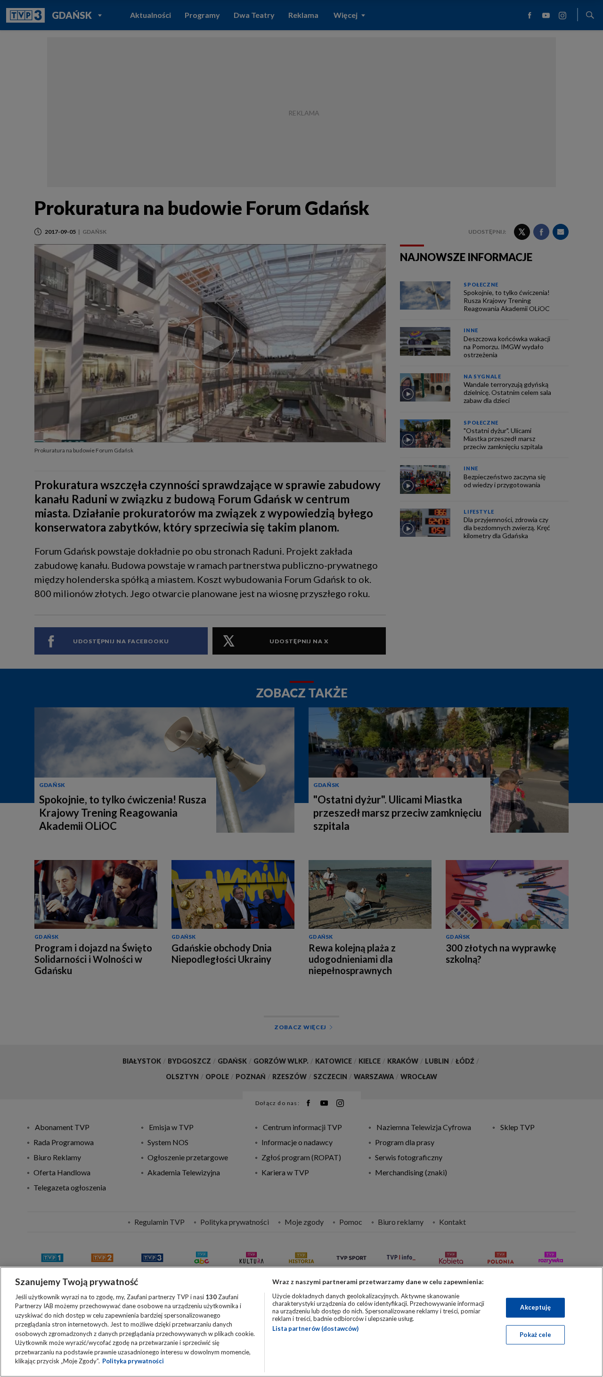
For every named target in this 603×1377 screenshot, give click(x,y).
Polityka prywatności (133, 1361)
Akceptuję (535, 1307)
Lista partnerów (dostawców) (315, 1328)
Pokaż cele (535, 1334)
